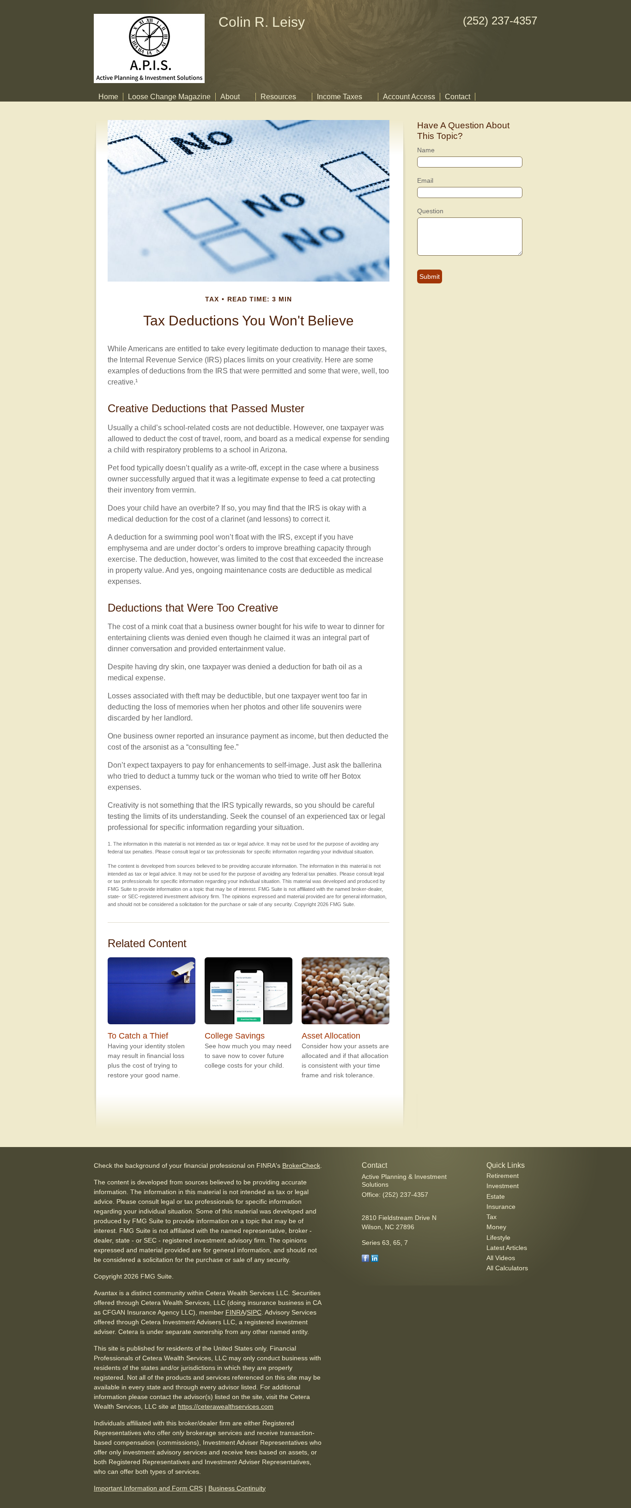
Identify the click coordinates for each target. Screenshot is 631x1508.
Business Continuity (237, 1488)
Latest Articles (506, 1247)
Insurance (501, 1206)
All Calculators (507, 1268)
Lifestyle (498, 1237)
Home (108, 97)
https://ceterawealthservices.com (225, 1406)
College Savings (235, 1035)
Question (430, 211)
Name (426, 150)
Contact (457, 97)
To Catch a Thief (138, 1035)
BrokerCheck (301, 1165)
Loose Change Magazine (169, 97)
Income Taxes (339, 97)
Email (425, 180)
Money (496, 1227)
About (230, 97)
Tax (491, 1216)
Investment (502, 1186)
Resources (278, 97)
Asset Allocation (331, 1035)
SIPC (254, 1312)
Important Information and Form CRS (148, 1488)
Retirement (502, 1175)
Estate (495, 1196)
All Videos (500, 1258)
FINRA (235, 1312)
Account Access (409, 97)
